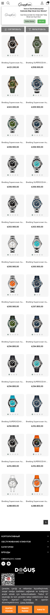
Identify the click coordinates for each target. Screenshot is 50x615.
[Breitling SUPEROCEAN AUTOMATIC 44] (37, 166)
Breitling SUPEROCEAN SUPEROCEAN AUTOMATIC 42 (37, 461)
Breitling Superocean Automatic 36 (13, 262)
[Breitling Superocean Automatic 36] (13, 246)
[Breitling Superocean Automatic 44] (13, 126)
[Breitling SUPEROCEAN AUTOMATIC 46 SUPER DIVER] (37, 46)
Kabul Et (41, 609)
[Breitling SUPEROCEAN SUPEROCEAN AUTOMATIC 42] (37, 445)
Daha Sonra (29, 21)
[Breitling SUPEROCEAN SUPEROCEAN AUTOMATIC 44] (13, 405)
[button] (8, 55)
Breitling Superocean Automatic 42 (13, 62)
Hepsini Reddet (25, 609)
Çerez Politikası (27, 602)
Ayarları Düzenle (9, 609)
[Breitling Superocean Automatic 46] (37, 86)
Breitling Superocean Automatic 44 (13, 142)
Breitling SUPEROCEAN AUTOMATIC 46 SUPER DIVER (37, 62)
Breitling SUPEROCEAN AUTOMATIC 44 (37, 182)
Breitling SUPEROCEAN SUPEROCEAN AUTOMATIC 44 (13, 421)
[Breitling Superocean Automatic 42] (13, 46)
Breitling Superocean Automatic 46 (37, 102)
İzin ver (41, 21)
